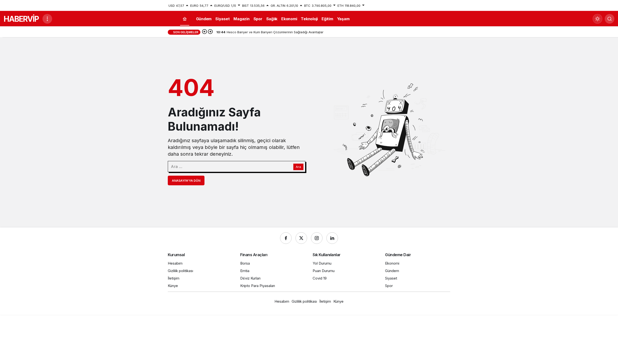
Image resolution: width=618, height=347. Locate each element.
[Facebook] (286, 238)
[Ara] (609, 19)
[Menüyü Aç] (47, 19)
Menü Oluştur (440, 5)
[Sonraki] (210, 32)
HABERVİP (21, 19)
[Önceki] (204, 32)
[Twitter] (301, 238)
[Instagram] (317, 238)
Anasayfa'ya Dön (186, 180)
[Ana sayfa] (185, 19)
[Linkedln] (332, 238)
